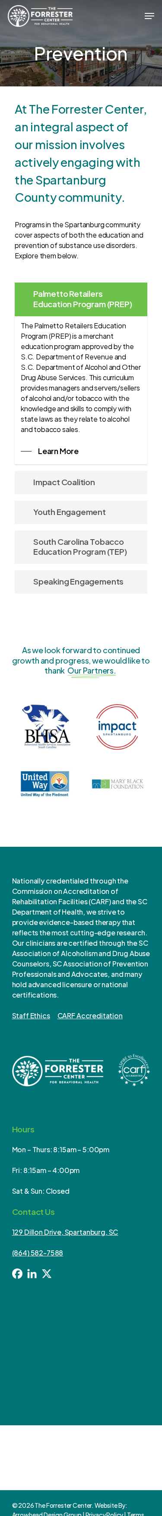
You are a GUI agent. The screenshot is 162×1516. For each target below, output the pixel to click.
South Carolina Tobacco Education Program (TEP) (80, 547)
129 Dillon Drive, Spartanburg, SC (65, 1231)
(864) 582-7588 (38, 1252)
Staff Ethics (31, 1015)
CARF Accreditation (90, 1015)
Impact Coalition (64, 482)
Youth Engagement (69, 512)
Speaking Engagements (78, 581)
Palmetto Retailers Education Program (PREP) (82, 299)
